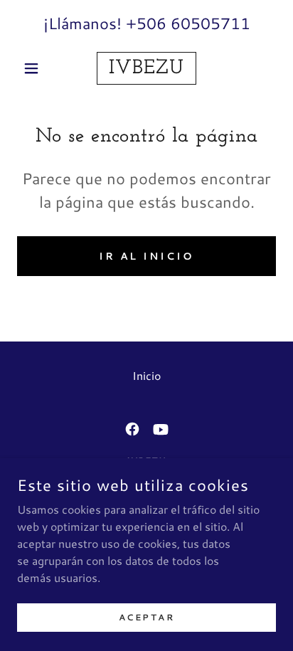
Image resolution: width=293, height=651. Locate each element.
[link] (147, 68)
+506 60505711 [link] (188, 23)
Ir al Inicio (147, 256)
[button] (36, 68)
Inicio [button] (146, 375)
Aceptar (147, 617)
